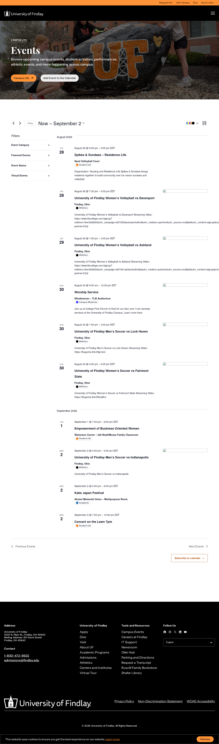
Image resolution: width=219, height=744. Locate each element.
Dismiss (205, 739)
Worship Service (86, 292)
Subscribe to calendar (187, 558)
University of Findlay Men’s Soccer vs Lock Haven (111, 331)
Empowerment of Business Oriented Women (106, 428)
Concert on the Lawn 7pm (93, 521)
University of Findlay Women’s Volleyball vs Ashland (112, 245)
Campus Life (21, 78)
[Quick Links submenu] (214, 2)
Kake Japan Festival (89, 493)
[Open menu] (213, 13)
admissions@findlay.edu (21, 660)
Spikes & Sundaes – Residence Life (100, 155)
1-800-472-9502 (16, 656)
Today (30, 123)
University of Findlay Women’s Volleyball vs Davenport (114, 198)
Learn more (112, 739)
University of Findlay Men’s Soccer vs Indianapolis (111, 457)
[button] (191, 123)
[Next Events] (20, 123)
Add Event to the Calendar (59, 78)
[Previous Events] (13, 123)
